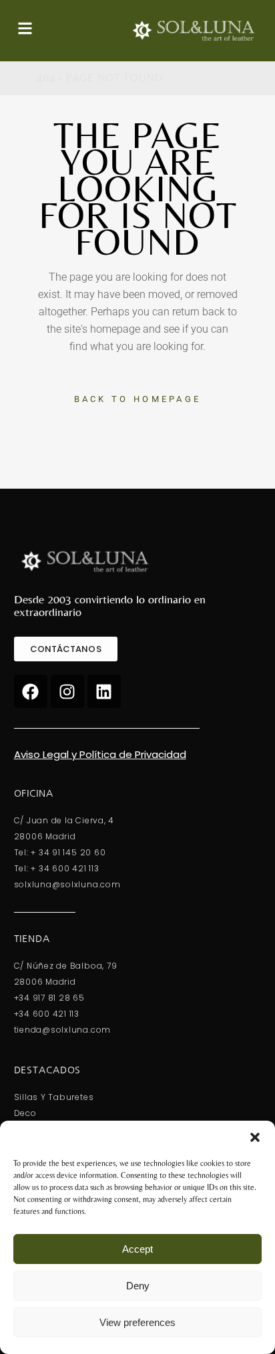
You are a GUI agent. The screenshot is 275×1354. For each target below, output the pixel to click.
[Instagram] (67, 691)
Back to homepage (138, 399)
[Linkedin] (104, 691)
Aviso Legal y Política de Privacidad (100, 754)
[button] (255, 1137)
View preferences (137, 1322)
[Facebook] (30, 691)
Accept (137, 1249)
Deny (138, 1285)
